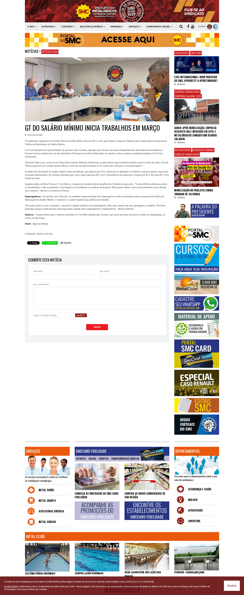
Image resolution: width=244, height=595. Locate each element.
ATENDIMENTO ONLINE (158, 26)
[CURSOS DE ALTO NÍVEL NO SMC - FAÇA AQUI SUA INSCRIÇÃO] (196, 257)
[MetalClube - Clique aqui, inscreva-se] (196, 284)
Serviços (33, 451)
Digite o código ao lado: (45, 315)
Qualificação (182, 53)
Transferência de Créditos (125, 458)
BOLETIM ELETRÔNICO (92, 26)
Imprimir (67, 243)
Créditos (103, 458)
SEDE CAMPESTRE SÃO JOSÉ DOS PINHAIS (142, 574)
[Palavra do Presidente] (196, 211)
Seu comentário (41, 284)
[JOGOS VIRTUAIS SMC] (196, 424)
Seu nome (38, 271)
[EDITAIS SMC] (196, 405)
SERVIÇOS (134, 26)
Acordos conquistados (187, 92)
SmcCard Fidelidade (91, 451)
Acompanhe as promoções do (97, 510)
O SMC (31, 26)
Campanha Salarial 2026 (188, 96)
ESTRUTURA (47, 26)
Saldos (92, 458)
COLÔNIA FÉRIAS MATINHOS (40, 573)
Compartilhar (51, 243)
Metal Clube (35, 536)
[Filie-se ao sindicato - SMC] (195, 11)
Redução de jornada (203, 150)
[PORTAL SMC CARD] (196, 353)
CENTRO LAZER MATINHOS (89, 573)
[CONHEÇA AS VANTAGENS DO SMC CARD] (97, 476)
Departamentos (187, 451)
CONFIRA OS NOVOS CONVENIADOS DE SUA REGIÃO (144, 495)
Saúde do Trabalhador (187, 154)
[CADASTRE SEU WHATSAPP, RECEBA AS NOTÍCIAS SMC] (196, 303)
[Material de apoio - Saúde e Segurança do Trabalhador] (196, 325)
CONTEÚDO (67, 26)
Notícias (31, 51)
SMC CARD (196, 53)
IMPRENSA (116, 26)
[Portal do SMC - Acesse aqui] (122, 40)
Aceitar (232, 585)
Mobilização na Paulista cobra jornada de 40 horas (193, 192)
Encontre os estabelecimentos (147, 510)
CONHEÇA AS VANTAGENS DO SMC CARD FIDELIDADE (96, 495)
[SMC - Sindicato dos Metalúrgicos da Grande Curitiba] (111, 11)
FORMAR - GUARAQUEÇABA (189, 572)
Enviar (97, 327)
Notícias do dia (50, 52)
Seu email (104, 271)
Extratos (81, 458)
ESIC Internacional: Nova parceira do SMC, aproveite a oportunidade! (195, 79)
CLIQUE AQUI (11, 586)
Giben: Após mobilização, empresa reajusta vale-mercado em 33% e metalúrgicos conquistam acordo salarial (195, 133)
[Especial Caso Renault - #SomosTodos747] (196, 383)
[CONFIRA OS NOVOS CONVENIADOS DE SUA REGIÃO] (146, 476)
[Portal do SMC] (196, 234)
